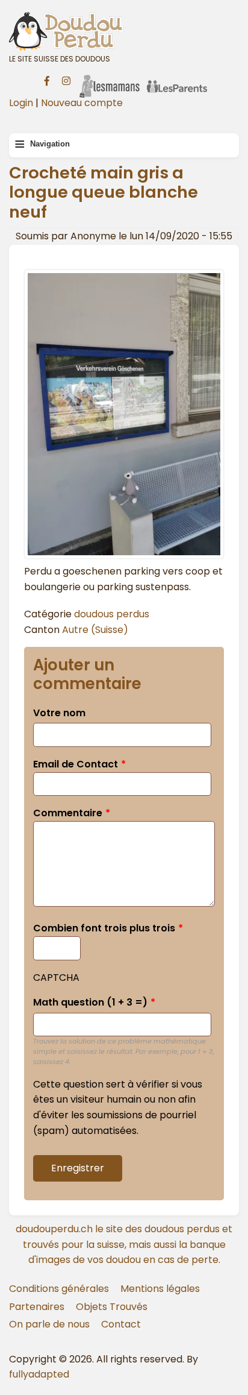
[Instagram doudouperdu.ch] (66, 80)
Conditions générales (59, 1289)
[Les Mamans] (109, 78)
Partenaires (36, 1307)
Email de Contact (75, 764)
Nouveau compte (82, 103)
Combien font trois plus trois (104, 928)
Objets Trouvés (111, 1307)
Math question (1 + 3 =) (90, 1002)
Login (21, 103)
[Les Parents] (176, 78)
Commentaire (67, 813)
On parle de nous (49, 1324)
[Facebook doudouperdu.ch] (47, 80)
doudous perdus (111, 614)
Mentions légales (160, 1289)
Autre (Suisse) (95, 630)
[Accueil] (124, 31)
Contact (121, 1324)
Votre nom (59, 713)
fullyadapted (39, 1374)
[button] (124, 555)
